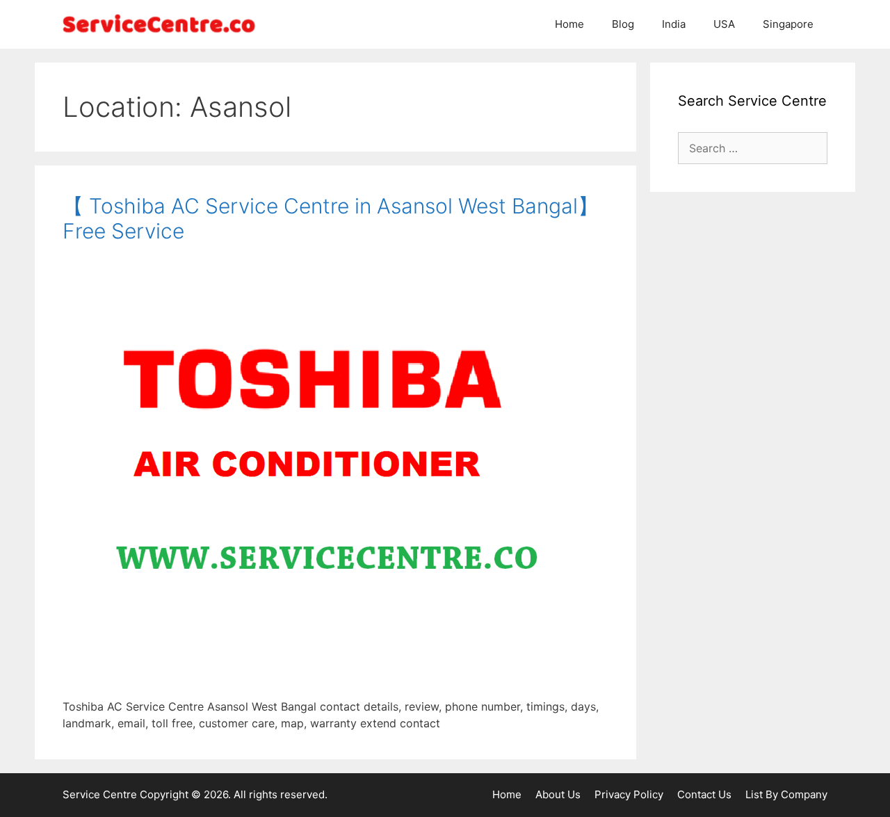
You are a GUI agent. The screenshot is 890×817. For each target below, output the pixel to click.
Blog (623, 24)
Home (569, 24)
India (674, 24)
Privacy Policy (628, 794)
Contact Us (704, 794)
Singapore (788, 24)
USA (724, 24)
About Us (558, 794)
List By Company (786, 794)
